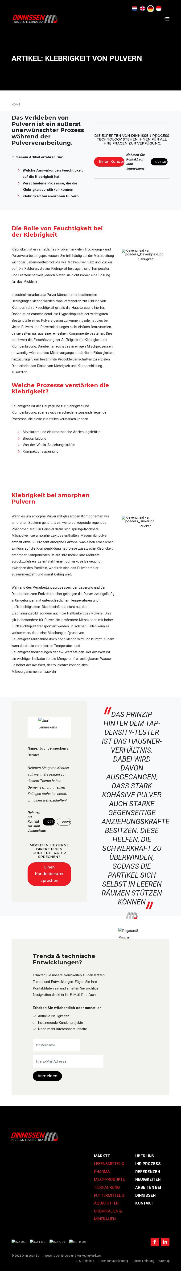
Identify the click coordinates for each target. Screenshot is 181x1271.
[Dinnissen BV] (35, 19)
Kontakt (144, 1203)
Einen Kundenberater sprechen (111, 161)
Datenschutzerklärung (113, 1261)
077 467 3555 (161, 162)
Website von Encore (57, 1255)
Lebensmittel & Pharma (109, 1167)
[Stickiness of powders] (142, 9)
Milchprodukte (109, 1179)
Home (16, 104)
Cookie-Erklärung (143, 1261)
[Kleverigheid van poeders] (134, 9)
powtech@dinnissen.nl (66, 821)
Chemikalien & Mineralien (108, 1215)
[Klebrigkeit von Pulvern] (150, 9)
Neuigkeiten (147, 1179)
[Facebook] (155, 1242)
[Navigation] (166, 19)
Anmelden (47, 1076)
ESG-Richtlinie (85, 1261)
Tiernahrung (107, 1187)
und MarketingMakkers (86, 1255)
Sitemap (164, 1261)
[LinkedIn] (165, 1242)
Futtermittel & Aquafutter (109, 1199)
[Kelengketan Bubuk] (158, 9)
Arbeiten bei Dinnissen (148, 1191)
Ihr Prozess (148, 1163)
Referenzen (147, 1171)
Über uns (144, 1156)
